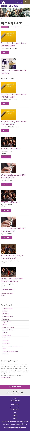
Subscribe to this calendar (7, 293)
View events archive (8, 289)
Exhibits (4, 324)
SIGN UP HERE (6, 156)
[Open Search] (21, 2)
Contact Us (15, 418)
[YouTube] (22, 392)
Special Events (6, 343)
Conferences (5, 319)
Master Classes (6, 335)
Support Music (16, 387)
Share (3, 295)
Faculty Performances (8, 327)
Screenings (5, 340)
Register (5, 52)
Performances (6, 338)
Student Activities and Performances (12, 346)
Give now (27, 1)
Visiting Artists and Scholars (10, 351)
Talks (3, 348)
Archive (19, 26)
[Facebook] (8, 392)
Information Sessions (8, 330)
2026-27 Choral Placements (11, 148)
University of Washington (12, 427)
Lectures (4, 332)
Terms (15, 414)
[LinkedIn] (17, 392)
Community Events (7, 316)
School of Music (9, 6)
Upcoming (4, 26)
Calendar (12, 26)
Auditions (5, 311)
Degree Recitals (6, 322)
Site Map (15, 415)
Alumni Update (15, 416)
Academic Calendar (7, 308)
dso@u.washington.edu (6, 377)
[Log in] (17, 2)
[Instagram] (13, 392)
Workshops (5, 354)
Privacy (15, 412)
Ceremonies (5, 313)
